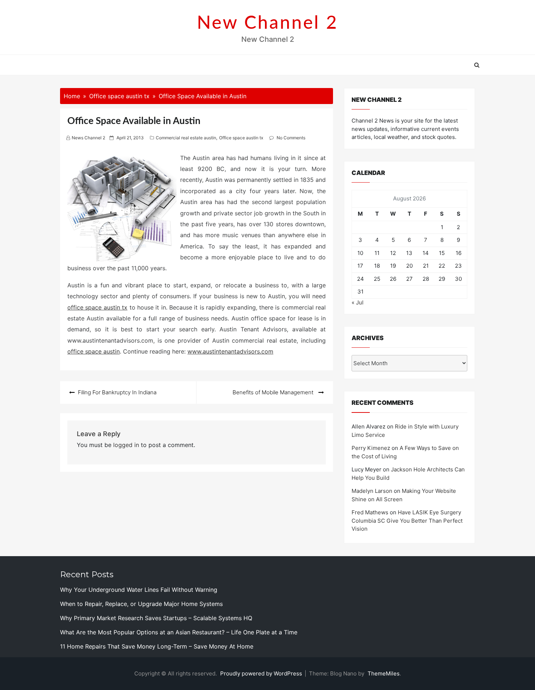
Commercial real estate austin (186, 137)
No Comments (291, 137)
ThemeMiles (384, 673)
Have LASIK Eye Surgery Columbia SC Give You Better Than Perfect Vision (407, 520)
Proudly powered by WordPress (262, 673)
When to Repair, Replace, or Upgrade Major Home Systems (141, 603)
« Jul (358, 302)
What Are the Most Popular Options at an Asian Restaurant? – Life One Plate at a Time (178, 632)
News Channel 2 (88, 137)
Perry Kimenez (371, 447)
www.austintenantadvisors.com (230, 351)
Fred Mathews (370, 512)
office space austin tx (97, 307)
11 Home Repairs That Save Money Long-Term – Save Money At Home (156, 646)
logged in (126, 444)
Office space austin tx (241, 137)
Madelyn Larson (372, 490)
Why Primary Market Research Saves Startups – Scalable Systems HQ (156, 618)
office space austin (93, 351)
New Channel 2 (267, 23)
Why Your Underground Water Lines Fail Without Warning (138, 589)
